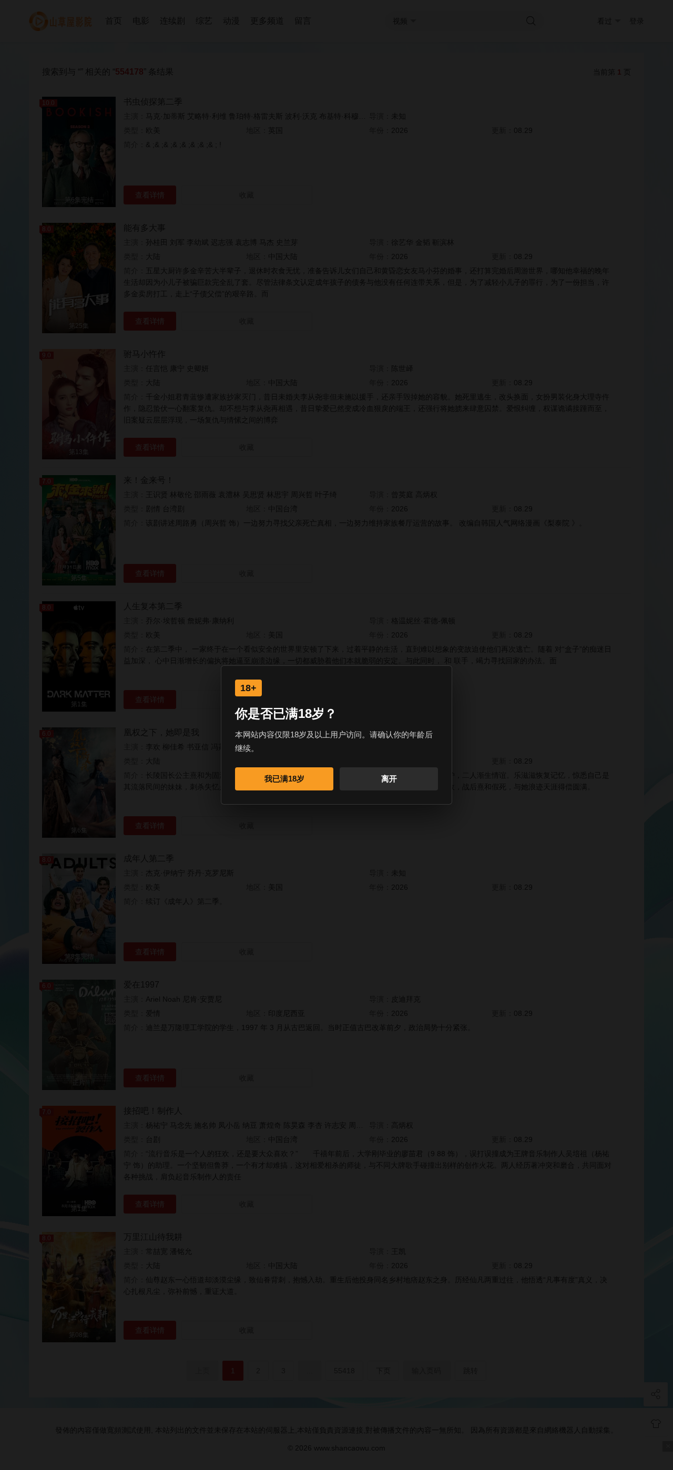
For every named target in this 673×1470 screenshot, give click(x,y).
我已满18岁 (284, 778)
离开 (389, 778)
